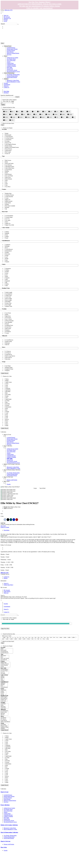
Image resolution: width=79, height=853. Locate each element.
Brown (7, 419)
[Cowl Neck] (4, 704)
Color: (2, 516)
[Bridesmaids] (7, 650)
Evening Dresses (11, 440)
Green (6, 383)
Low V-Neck (8, 319)
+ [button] (4, 436)
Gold (6, 417)
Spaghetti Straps (9, 369)
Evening (7, 141)
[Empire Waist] (4, 712)
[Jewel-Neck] (4, 708)
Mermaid (7, 343)
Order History (7, 591)
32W (43, 117)
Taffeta (7, 284)
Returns (5, 578)
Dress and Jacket (9, 163)
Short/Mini (7, 301)
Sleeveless (7, 359)
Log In (5, 21)
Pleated (7, 204)
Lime (6, 385)
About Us (6, 583)
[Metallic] (2, 677)
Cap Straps (8, 365)
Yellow (7, 379)
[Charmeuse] (3, 690)
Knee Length (8, 300)
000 (6, 111)
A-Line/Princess (9, 340)
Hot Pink (7, 403)
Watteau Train (8, 306)
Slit (6, 209)
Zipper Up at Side (9, 225)
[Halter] (4, 705)
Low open (7, 220)
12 (51, 111)
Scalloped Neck (9, 325)
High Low (7, 199)
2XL (12, 120)
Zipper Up (7, 223)
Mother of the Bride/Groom (12, 147)
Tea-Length (8, 304)
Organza (7, 277)
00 (12, 111)
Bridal (6, 133)
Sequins (7, 261)
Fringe (6, 255)
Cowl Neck (8, 313)
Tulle (6, 285)
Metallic (7, 233)
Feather (7, 252)
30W (35, 117)
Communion (8, 139)
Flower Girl (8, 142)
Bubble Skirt (8, 193)
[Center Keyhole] (5, 665)
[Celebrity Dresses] (5, 664)
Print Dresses (8, 174)
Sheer (6, 222)
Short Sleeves (8, 357)
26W (21, 117)
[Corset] (5, 666)
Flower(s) (7, 254)
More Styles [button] (7, 481)
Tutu (6, 185)
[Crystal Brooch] (4, 687)
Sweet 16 (7, 153)
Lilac (6, 397)
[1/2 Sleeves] (5, 717)
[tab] (41, 439)
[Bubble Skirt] (5, 662)
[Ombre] (2, 680)
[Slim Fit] (4, 714)
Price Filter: (6, 101)
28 (30, 114)
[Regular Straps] (4, 726)
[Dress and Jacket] (5, 658)
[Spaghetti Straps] (4, 727)
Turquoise (7, 388)
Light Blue (8, 390)
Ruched (7, 207)
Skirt (6, 180)
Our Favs (9, 444)
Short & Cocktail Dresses (13, 443)
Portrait (7, 323)
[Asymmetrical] (4, 698)
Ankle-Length (8, 292)
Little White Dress (9, 168)
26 (24, 114)
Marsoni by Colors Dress (13, 467)
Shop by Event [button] (7, 434)
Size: (2, 513)
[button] (8, 46)
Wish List (6, 15)
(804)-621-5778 (8, 10)
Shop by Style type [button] (8, 477)
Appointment (7, 606)
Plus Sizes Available (10, 205)
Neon (6, 235)
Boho (6, 162)
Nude (6, 416)
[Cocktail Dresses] (7, 652)
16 (63, 111)
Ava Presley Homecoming (13, 472)
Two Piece (7, 186)
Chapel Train (8, 295)
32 (42, 114)
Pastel (6, 238)
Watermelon (8, 407)
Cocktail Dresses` (11, 437)
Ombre (7, 236)
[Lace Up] (5, 672)
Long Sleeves (8, 354)
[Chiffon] (3, 691)
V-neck (7, 333)
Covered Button (9, 215)
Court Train (8, 297)
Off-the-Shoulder (9, 320)
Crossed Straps (8, 217)
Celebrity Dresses (9, 195)
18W (63, 114)
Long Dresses (8, 169)
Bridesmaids (8, 135)
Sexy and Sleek (9, 175)
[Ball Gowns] (5, 655)
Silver (6, 424)
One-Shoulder (8, 322)
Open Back (8, 202)
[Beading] (4, 684)
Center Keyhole (9, 196)
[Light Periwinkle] (5, 519)
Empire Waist (8, 341)
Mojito (7, 380)
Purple (6, 396)
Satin (6, 279)
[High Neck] (4, 706)
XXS (50, 117)
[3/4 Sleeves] (5, 719)
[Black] (8, 519)
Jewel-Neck (8, 317)
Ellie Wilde (9, 458)
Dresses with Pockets (12, 480)
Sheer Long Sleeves (10, 356)
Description (6, 530)
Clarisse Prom (10, 454)
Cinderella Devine (11, 455)
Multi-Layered (8, 201)
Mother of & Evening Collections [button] (12, 464)
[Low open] (5, 673)
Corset (6, 198)
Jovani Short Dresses (12, 475)
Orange (7, 411)
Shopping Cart (7, 18)
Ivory (6, 414)
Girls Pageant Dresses (10, 144)
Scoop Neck (8, 327)
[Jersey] (3, 694)
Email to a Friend (5, 527)
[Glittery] (2, 676)
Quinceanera (8, 150)
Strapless (7, 330)
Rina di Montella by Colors (13, 468)
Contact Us (6, 576)
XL (6, 120)
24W (13, 117)
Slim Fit (7, 344)
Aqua (6, 386)
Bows (6, 247)
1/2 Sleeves (8, 351)
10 (45, 111)
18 (69, 111)
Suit (6, 182)
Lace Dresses (8, 165)
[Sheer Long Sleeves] (5, 721)
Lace (6, 257)
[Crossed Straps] (5, 670)
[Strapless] (4, 728)
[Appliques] (4, 683)
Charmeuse (8, 268)
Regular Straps (8, 367)
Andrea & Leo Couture (12, 448)
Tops (6, 183)
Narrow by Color (7, 376)
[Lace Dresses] (5, 659)
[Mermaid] (4, 713)
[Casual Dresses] (7, 651)
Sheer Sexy (8, 177)
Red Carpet (8, 152)
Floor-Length (8, 298)
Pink (6, 402)
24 (18, 114)
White (6, 425)
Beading (7, 246)
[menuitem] (41, 15)
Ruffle (6, 258)
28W (28, 117)
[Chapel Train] (4, 699)
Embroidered (8, 251)
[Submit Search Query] (18, 615)
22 (11, 114)
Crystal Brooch (9, 249)
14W (48, 114)
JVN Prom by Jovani (12, 461)
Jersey (6, 273)
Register (6, 19)
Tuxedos (6, 603)
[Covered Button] (5, 669)
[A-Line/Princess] (4, 710)
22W (6, 117)
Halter (6, 314)
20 (5, 114)
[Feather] (3, 692)
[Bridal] (7, 649)
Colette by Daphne (11, 457)
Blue (6, 393)
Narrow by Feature (7, 128)
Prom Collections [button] (8, 446)
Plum (6, 408)
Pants (6, 172)
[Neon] (2, 679)
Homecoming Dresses (12, 439)
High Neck (8, 316)
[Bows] (4, 686)
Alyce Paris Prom (11, 451)
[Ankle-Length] (4, 697)
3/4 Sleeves (8, 353)
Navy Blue (8, 394)
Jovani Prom (10, 460)
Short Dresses (8, 179)
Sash (6, 260)
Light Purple (8, 399)
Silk (6, 282)
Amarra (8, 453)
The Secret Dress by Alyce (13, 462)
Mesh (6, 276)
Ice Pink (7, 400)
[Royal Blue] (13, 519)
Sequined (7, 281)
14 (57, 111)
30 (36, 114)
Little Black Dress (9, 166)
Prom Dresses (8, 149)
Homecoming (8, 145)
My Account (7, 17)
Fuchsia (7, 405)
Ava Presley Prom (11, 450)
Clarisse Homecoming (12, 474)
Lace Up (7, 218)
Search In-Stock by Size (9, 107)
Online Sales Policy (8, 584)
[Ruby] (16, 519)
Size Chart (3, 526)
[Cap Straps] (4, 724)
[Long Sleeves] (5, 720)
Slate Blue (7, 391)
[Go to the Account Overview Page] (1, 13)
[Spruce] (11, 519)
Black (6, 421)
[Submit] (18, 24)
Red (6, 410)
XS (57, 117)
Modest (7, 171)
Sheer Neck (8, 328)
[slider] (70, 623)
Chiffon (7, 270)
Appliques (7, 244)
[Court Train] (4, 701)
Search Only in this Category (9, 99)
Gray (6, 422)
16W (55, 114)
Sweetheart (8, 331)
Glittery (7, 231)
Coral (6, 413)
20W (70, 114)
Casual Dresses (9, 136)
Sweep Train (8, 303)
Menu (2, 43)
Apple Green (8, 382)
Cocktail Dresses (9, 138)
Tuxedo (8, 484)
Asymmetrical (8, 294)
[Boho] (5, 657)
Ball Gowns (8, 160)
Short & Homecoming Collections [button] (12, 469)
